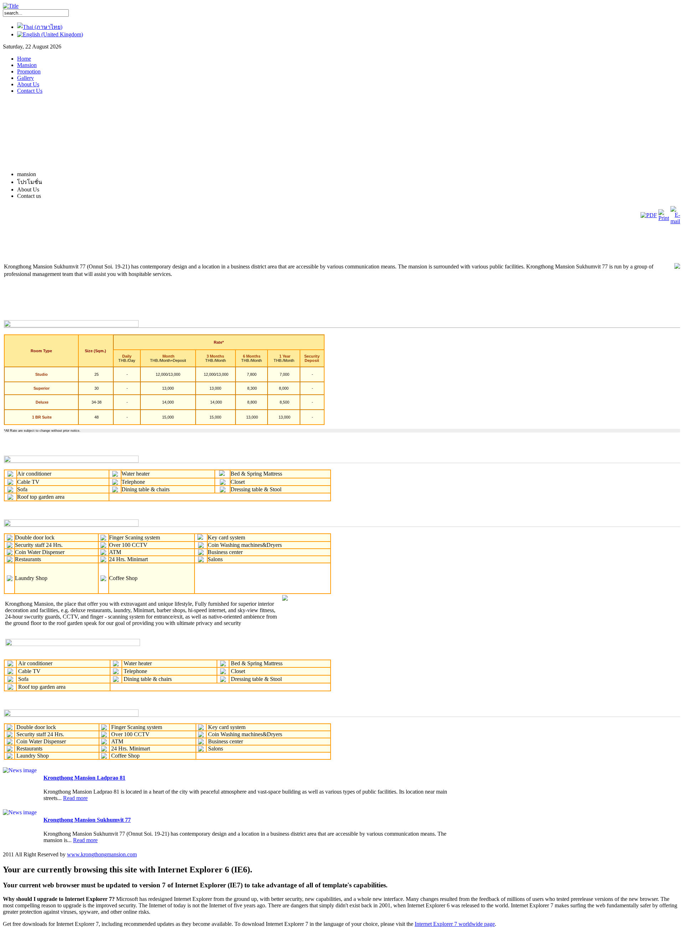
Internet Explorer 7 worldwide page (455, 924)
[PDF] (649, 215)
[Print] (663, 218)
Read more (75, 798)
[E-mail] (675, 221)
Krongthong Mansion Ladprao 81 (84, 778)
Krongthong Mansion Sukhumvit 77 (87, 820)
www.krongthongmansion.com (102, 854)
